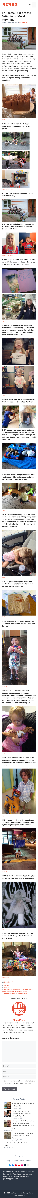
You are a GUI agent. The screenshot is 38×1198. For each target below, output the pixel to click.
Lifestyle (6, 987)
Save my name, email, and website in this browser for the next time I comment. (19, 1082)
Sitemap (25, 1193)
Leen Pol (4, 929)
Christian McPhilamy (7, 255)
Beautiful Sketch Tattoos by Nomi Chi (15, 993)
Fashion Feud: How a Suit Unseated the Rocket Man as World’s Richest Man (21, 1113)
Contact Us (21, 1195)
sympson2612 (6, 470)
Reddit (3, 119)
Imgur (3, 321)
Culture (6, 985)
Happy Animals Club (7, 189)
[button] (30, 4)
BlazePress (13, 1193)
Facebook (4, 686)
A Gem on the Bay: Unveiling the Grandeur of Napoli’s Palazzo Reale (22, 1135)
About (20, 1193)
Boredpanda (5, 977)
